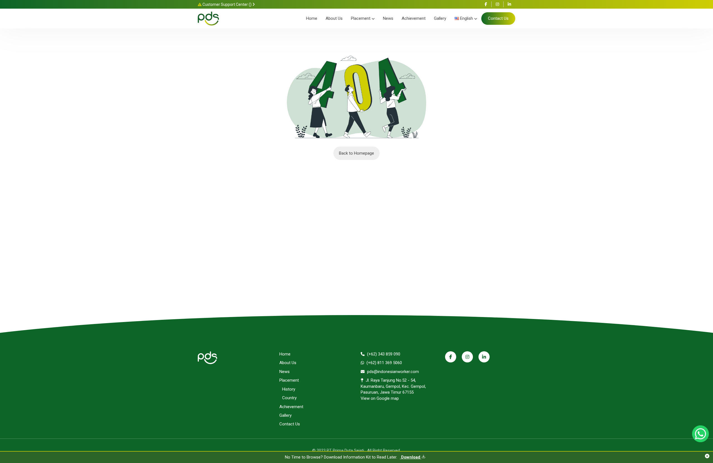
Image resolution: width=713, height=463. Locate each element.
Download (410, 457)
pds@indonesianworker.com (392, 371)
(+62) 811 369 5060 (383, 362)
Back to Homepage (356, 153)
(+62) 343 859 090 (383, 354)
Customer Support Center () (227, 4)
